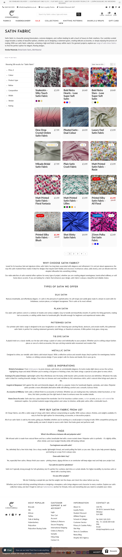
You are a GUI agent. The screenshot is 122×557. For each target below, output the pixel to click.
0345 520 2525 (9, 7)
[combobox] (56, 14)
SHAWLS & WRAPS (95, 21)
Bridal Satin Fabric (24, 50)
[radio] (36, 101)
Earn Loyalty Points (47, 7)
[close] (119, 2)
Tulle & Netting (33, 519)
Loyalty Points (79, 510)
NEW (61, 23)
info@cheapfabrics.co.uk (27, 7)
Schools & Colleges (80, 519)
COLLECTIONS (51, 21)
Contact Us (55, 540)
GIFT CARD (114, 21)
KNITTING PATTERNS (72, 21)
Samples (54, 534)
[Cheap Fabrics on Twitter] (119, 7)
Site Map (77, 528)
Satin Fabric (13, 57)
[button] (111, 64)
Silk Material (36, 50)
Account (54, 518)
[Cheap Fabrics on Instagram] (113, 7)
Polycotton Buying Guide (37, 528)
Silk (29, 510)
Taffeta (30, 516)
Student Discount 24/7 (67, 7)
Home (6, 57)
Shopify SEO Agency (81, 538)
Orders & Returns (57, 531)
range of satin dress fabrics (106, 43)
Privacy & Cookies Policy (82, 525)
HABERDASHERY (23, 21)
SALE (37, 21)
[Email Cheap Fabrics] (106, 7)
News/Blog (78, 535)
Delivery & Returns (58, 521)
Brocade (31, 507)
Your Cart (54, 515)
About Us (77, 507)
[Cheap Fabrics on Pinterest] (116, 7)
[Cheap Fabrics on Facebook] (110, 7)
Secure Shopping (57, 525)
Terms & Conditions (81, 532)
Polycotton (32, 525)
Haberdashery (33, 522)
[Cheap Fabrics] (12, 14)
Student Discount (80, 513)
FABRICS (7, 21)
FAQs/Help (55, 537)
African (30, 513)
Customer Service (80, 522)
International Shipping (59, 528)
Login (53, 512)
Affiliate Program (80, 516)
